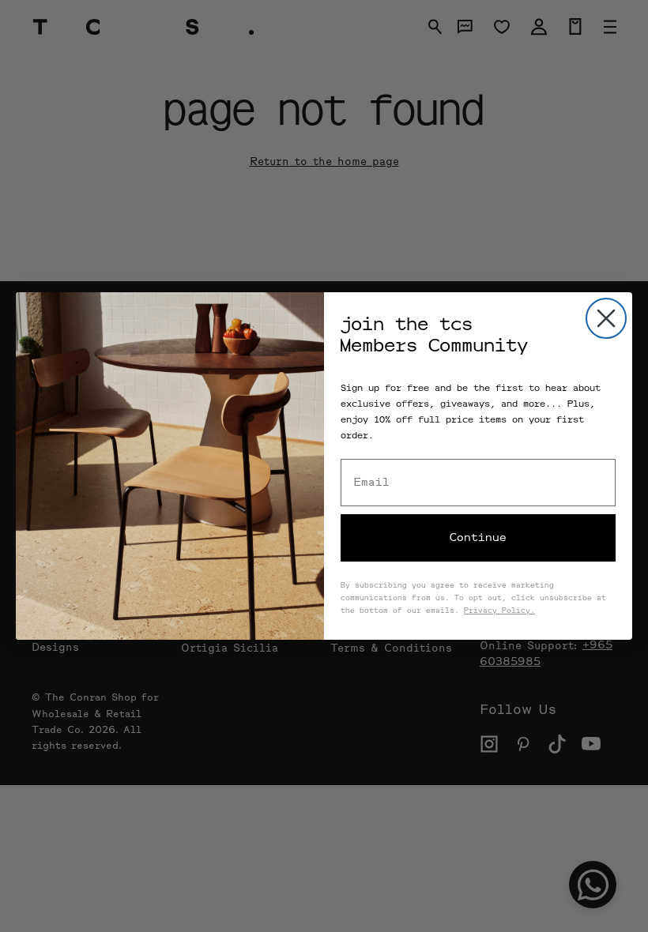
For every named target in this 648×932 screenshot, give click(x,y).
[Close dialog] (606, 318)
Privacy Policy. (499, 611)
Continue (478, 538)
